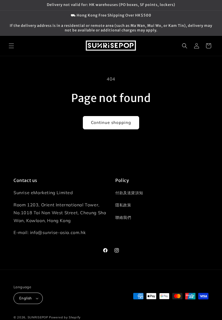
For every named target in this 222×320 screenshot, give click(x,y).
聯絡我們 (123, 217)
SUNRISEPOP (38, 317)
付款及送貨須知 (129, 192)
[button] (11, 46)
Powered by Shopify (65, 317)
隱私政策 (123, 205)
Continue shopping (111, 122)
